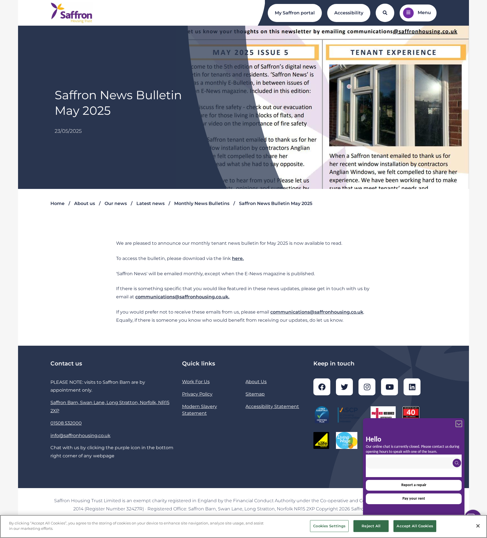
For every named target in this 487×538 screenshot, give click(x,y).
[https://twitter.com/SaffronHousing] (344, 386)
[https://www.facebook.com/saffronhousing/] (321, 386)
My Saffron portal (295, 13)
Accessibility (348, 13)
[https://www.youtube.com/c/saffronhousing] (389, 386)
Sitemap (255, 394)
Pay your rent (413, 499)
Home (57, 203)
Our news (116, 203)
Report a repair (413, 485)
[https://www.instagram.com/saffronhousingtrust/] (366, 386)
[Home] (71, 13)
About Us (256, 381)
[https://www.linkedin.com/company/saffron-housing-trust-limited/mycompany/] (412, 386)
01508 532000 (66, 423)
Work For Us (196, 381)
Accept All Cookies (415, 526)
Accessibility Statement (272, 406)
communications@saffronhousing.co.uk (316, 312)
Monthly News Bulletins (201, 203)
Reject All (371, 526)
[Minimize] (458, 423)
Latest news (150, 203)
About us (84, 203)
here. (238, 258)
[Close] (478, 526)
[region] (243, 526)
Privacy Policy (197, 394)
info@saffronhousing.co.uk (80, 435)
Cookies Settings (329, 526)
